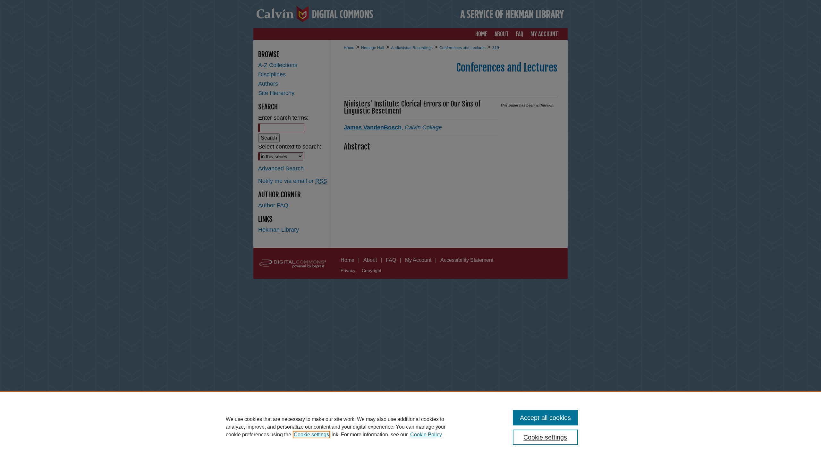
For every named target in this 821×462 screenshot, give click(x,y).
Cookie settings (311, 434)
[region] (410, 426)
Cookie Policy (426, 434)
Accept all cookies (545, 417)
